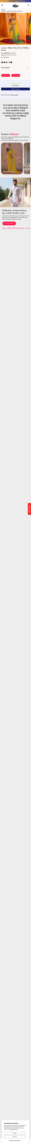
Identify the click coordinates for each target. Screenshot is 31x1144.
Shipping (3, 55)
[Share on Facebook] (2, 62)
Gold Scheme (4, 1)
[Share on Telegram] (9, 62)
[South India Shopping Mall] (15, 5)
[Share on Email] (11, 62)
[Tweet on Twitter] (4, 62)
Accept (15, 1133)
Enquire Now (5, 75)
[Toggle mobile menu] (6, 5)
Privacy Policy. (14, 1129)
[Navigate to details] (21, 172)
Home (2, 9)
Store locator (15, 75)
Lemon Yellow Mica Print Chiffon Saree (15, 49)
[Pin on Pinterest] (7, 62)
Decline (15, 1137)
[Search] (28, 5)
